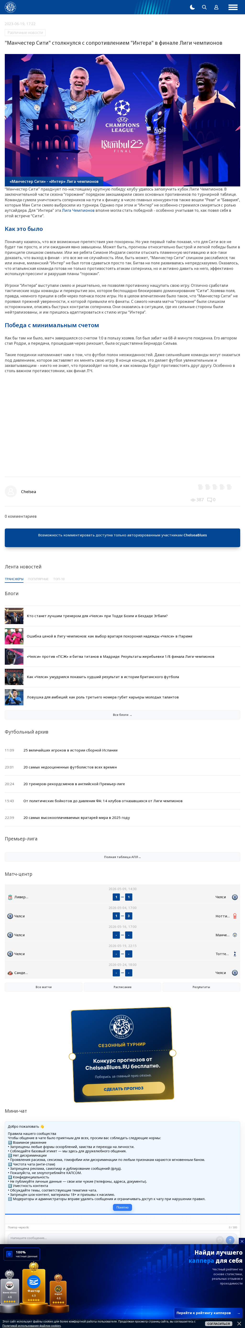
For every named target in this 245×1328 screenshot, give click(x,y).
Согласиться (218, 1324)
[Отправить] (230, 1240)
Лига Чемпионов (78, 210)
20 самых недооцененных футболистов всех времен (70, 767)
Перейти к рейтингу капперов (208, 1313)
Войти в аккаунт (122, 540)
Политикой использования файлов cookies (31, 1326)
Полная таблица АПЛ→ (122, 857)
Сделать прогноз (124, 1089)
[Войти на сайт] (216, 7)
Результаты (201, 987)
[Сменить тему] (192, 7)
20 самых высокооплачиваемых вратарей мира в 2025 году (76, 817)
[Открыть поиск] (204, 7)
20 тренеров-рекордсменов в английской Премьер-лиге (74, 783)
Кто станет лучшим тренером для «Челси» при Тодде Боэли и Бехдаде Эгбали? (97, 615)
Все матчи (44, 987)
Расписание (123, 987)
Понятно (122, 1207)
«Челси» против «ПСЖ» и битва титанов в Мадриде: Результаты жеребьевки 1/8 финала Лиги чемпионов (120, 656)
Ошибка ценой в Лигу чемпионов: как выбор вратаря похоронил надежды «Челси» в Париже (109, 636)
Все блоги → (122, 715)
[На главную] (10, 7)
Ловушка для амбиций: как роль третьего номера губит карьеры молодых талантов (103, 697)
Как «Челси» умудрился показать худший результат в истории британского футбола (103, 676)
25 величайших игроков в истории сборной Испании (70, 750)
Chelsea (28, 491)
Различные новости (25, 32)
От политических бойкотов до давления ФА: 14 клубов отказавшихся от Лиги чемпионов (103, 800)
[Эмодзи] (220, 1240)
